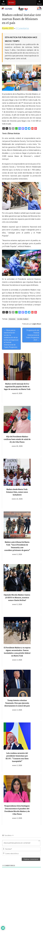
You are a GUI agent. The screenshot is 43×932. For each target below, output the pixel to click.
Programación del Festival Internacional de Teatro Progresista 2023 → (32, 335)
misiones (12, 319)
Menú (3, 4)
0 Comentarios (22, 28)
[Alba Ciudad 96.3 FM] (21, 9)
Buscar (39, 4)
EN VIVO (11, 3)
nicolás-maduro (22, 319)
